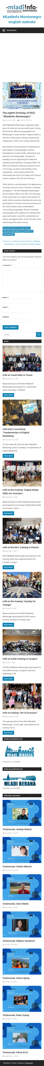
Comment (7, 265)
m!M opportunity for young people (16, 228)
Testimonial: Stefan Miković (17, 866)
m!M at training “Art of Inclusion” (20, 712)
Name (6, 297)
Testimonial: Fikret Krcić (15, 1052)
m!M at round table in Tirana (17, 374)
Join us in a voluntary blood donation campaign (22, 241)
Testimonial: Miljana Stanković (19, 940)
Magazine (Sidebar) (12, 796)
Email (5, 307)
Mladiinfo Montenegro (12, 231)
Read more (8, 395)
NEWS (6, 341)
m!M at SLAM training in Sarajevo (20, 658)
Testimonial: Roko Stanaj (16, 1015)
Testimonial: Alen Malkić (16, 903)
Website (6, 317)
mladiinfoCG (28, 231)
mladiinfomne (8, 234)
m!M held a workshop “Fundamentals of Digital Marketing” (16, 432)
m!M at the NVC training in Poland (20, 547)
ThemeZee (29, 1063)
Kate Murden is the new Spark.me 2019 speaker (22, 244)
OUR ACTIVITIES (25, 120)
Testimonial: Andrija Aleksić (17, 829)
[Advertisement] (22, 59)
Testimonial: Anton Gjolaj (16, 978)
